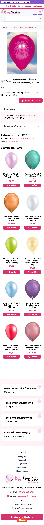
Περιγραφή (9, 109)
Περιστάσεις (22, 471)
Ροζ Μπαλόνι (13, 142)
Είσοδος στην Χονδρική (22, 517)
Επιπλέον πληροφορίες (15, 126)
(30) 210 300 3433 (26, 492)
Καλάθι (12, 185)
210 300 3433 (14, 6)
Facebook (22, 460)
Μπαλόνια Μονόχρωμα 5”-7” (23, 138)
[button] (39, 36)
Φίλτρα (22, 520)
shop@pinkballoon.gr (34, 6)
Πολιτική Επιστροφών (22, 508)
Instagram (22, 456)
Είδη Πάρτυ (22, 464)
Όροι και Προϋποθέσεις (22, 504)
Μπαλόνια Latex (26, 27)
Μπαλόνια (12, 27)
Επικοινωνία (22, 512)
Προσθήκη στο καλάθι (31, 100)
